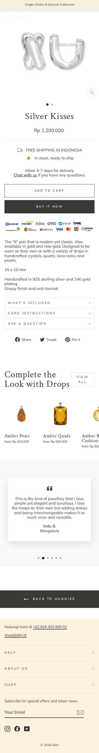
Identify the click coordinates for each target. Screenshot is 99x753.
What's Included (29, 303)
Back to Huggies (53, 599)
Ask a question (27, 323)
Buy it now (49, 206)
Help (10, 652)
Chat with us (25, 174)
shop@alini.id (15, 635)
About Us (16, 668)
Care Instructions (32, 313)
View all (82, 379)
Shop (10, 685)
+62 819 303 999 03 (50, 626)
